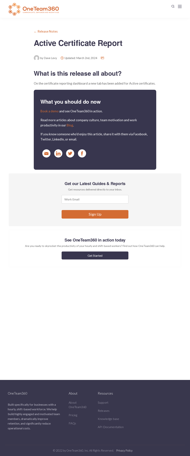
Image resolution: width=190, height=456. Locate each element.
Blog (70, 125)
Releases (103, 410)
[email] (46, 153)
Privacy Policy (124, 450)
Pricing (73, 415)
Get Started (95, 255)
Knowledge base (108, 418)
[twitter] (70, 153)
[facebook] (82, 153)
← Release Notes (46, 31)
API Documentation (111, 427)
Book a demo (49, 111)
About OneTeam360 (77, 405)
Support (103, 402)
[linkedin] (58, 153)
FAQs (72, 423)
